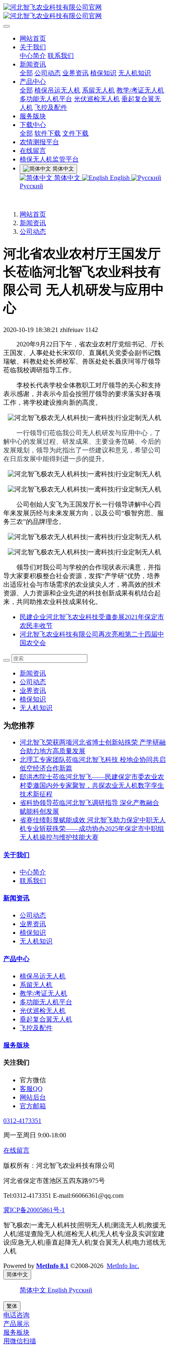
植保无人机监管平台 (49, 159)
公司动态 (47, 72)
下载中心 (33, 124)
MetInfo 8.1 (52, 1265)
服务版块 (33, 116)
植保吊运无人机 (57, 90)
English (119, 177)
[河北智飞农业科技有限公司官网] (84, 12)
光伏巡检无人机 (97, 98)
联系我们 (61, 55)
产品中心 (33, 81)
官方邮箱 (33, 1105)
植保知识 (103, 72)
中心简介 (33, 55)
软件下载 (47, 133)
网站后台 (33, 1097)
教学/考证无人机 (140, 90)
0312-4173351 (22, 1120)
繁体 (12, 1306)
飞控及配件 (50, 107)
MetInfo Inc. (123, 1265)
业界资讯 (75, 72)
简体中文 (67, 177)
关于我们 (33, 47)
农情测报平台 (39, 141)
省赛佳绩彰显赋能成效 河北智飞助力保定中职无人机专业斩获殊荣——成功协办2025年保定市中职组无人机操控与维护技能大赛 (93, 828)
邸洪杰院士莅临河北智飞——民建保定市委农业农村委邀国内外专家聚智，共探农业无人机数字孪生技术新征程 (92, 785)
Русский (80, 1290)
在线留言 (33, 150)
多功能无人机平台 (46, 98)
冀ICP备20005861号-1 (34, 1209)
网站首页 (33, 38)
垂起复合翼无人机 (46, 1019)
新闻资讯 (33, 64)
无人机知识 (134, 72)
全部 (26, 72)
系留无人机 (98, 90)
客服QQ (31, 1088)
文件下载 (75, 133)
